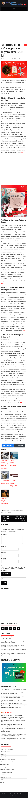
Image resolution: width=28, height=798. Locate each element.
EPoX (2, 692)
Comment (4, 534)
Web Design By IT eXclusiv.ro (8, 759)
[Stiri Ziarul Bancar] (14, 672)
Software (3, 785)
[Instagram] (18, 628)
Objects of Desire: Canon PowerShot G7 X (20, 519)
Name (3, 546)
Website (4, 559)
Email (3, 553)
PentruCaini (4, 705)
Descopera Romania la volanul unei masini (15, 689)
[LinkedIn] (10, 628)
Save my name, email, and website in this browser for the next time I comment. (13, 569)
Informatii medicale (6, 777)
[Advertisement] (14, 25)
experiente (6, 510)
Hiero (10, 795)
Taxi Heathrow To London (7, 762)
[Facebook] (6, 628)
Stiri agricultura (5, 779)
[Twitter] (3, 628)
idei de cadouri (20, 85)
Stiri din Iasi (8, 712)
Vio (2, 689)
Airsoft (3, 774)
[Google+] (14, 628)
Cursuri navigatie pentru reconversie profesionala (13, 464)
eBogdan (20, 58)
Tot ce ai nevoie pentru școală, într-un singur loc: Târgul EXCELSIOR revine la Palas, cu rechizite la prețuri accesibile (13, 730)
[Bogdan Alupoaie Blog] (14, 3)
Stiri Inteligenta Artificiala (7, 749)
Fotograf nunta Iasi (6, 751)
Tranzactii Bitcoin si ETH (7, 772)
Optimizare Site (5, 764)
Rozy (2, 782)
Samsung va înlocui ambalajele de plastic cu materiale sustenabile (4, 464)
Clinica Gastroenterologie (7, 769)
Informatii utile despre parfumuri (6, 519)
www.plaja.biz (4, 767)
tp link (9, 512)
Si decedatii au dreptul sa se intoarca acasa (5, 482)
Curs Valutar (4, 756)
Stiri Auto (3, 754)
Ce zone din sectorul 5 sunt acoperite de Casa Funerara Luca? (13, 483)
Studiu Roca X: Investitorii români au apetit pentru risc (5, 502)
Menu (14, 9)
